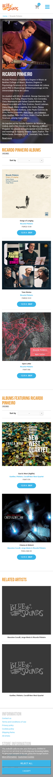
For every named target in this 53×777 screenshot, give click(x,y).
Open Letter (26, 364)
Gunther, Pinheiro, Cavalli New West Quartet (26, 477)
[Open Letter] (26, 336)
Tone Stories (26, 292)
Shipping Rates (8, 732)
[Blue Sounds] (10, 7)
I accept (27, 771)
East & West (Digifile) (26, 474)
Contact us (6, 718)
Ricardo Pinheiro (26, 224)
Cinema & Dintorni (27, 545)
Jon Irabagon (40, 112)
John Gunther (8, 115)
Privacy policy (8, 725)
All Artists (6, 736)
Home (5, 16)
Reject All (27, 763)
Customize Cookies (26, 757)
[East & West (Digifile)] (26, 446)
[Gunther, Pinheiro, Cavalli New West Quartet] (26, 668)
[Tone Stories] (26, 265)
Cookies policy (8, 729)
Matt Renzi (28, 112)
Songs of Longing (26, 221)
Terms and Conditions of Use (14, 722)
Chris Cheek (7, 107)
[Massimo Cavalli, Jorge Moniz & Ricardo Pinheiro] (26, 610)
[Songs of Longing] (26, 193)
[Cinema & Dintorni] (26, 518)
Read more (7, 138)
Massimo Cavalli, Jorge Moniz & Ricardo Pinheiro (26, 548)
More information (9, 757)
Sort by (13, 160)
